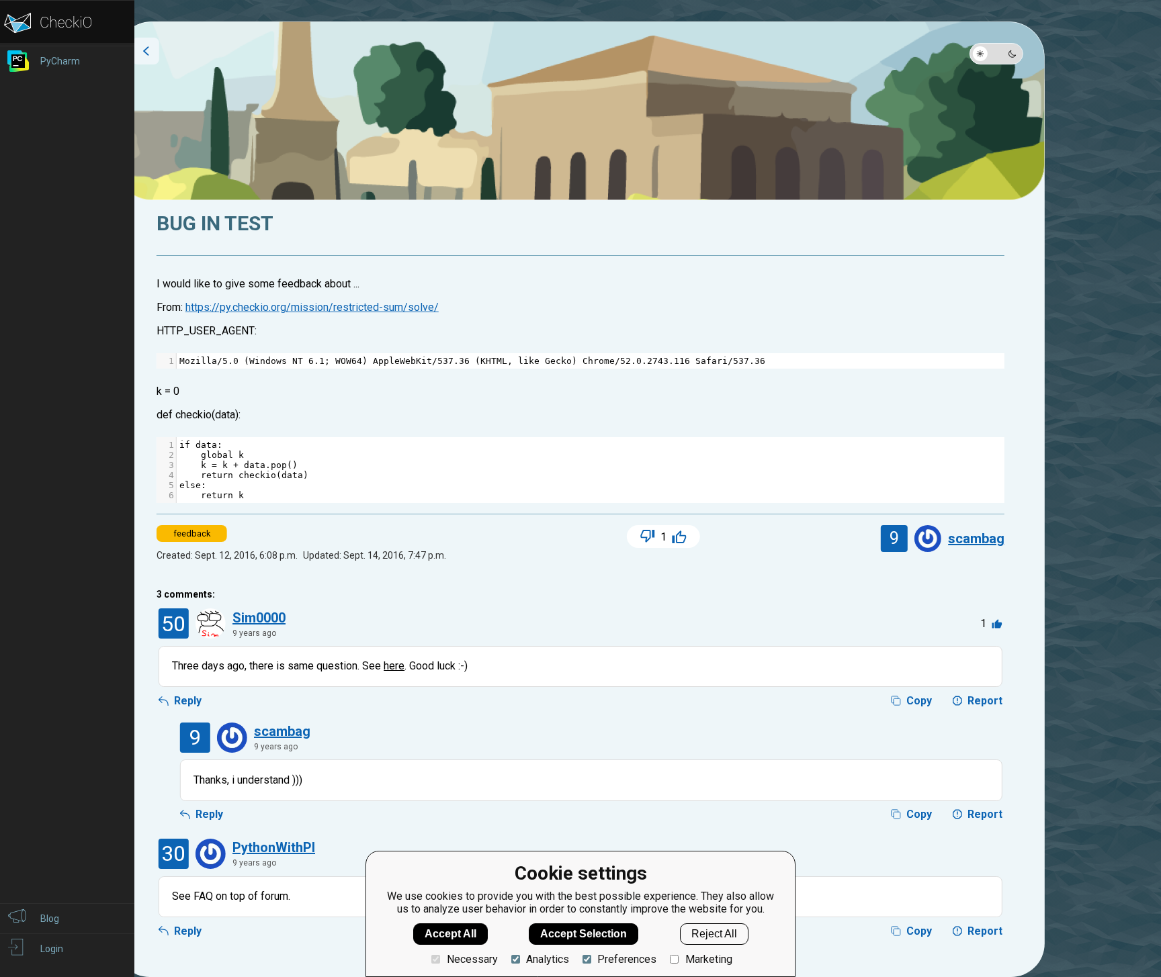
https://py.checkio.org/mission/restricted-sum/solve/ (312, 307)
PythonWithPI (273, 847)
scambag (976, 538)
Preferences (626, 959)
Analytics (547, 959)
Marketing (708, 959)
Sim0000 (259, 618)
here (394, 665)
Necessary (472, 959)
